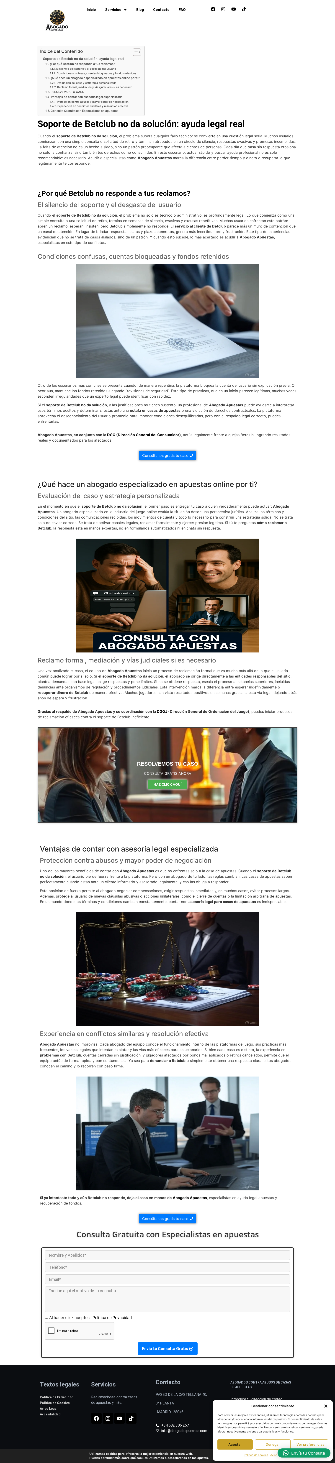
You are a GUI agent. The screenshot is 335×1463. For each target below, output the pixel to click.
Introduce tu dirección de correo (256, 1399)
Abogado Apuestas (190, 1197)
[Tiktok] (243, 9)
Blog (140, 10)
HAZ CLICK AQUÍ (167, 784)
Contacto (161, 10)
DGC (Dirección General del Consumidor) (144, 434)
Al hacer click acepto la (90, 1317)
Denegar (273, 1444)
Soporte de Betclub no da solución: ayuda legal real (83, 59)
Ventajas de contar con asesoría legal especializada (86, 97)
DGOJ (162, 711)
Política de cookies (256, 1455)
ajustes (202, 1458)
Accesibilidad (50, 1414)
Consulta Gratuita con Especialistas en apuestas (84, 111)
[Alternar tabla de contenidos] (134, 52)
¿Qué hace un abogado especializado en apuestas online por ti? (95, 78)
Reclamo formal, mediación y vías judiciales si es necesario (94, 87)
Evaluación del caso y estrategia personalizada (86, 82)
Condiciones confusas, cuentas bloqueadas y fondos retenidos (96, 73)
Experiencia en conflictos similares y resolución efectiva (92, 106)
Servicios (113, 10)
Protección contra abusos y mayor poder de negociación (92, 101)
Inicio (91, 10)
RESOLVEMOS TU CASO (67, 92)
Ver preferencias (310, 1444)
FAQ (182, 10)
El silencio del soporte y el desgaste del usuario (86, 68)
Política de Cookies (55, 1403)
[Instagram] (223, 9)
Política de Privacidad (112, 1317)
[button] (326, 1406)
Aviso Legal (277, 1455)
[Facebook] (213, 9)
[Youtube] (233, 9)
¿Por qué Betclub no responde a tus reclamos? (82, 64)
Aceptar (235, 1444)
